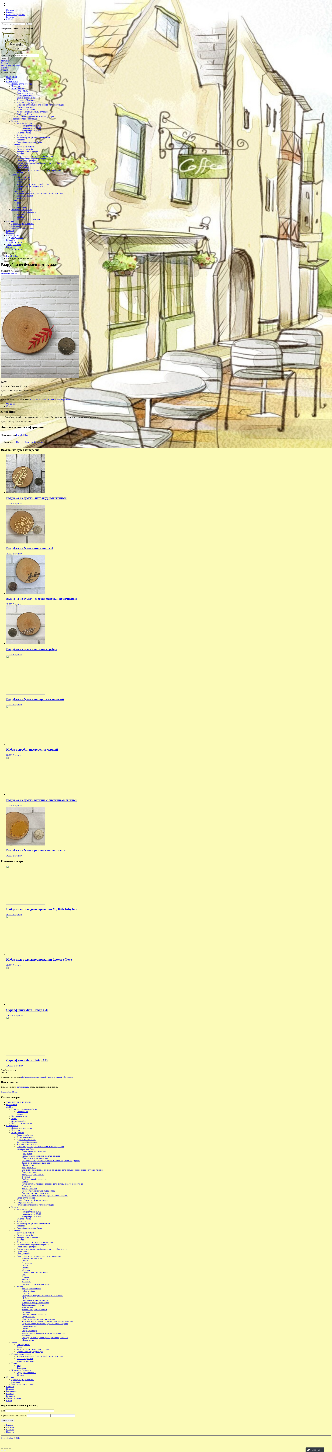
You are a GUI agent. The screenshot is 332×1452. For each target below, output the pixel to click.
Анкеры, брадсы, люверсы (28, 151)
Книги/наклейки (18, 1121)
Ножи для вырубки (25, 107)
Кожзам (20, 205)
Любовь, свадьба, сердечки (34, 1179)
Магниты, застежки (25, 1361)
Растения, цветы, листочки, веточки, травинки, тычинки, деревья (51, 1160)
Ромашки (26, 1277)
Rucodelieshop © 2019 (10, 1438)
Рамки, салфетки (29, 1326)
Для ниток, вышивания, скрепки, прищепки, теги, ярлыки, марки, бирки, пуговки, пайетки (62, 1170)
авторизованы (23, 1087)
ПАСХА (25, 1293)
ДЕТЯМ (9, 79)
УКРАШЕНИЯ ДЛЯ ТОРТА (19, 1102)
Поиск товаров (7, 55)
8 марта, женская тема (31, 1289)
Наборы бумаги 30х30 (31, 130)
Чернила (20, 214)
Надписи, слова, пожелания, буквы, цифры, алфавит (45, 1195)
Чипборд (20, 172)
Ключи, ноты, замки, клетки (34, 1310)
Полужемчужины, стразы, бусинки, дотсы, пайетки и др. (42, 163)
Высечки (21, 154)
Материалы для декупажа (22, 228)
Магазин (10, 10)
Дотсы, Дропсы (23, 179)
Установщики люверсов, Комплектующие (35, 116)
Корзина (10, 17)
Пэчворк (10, 233)
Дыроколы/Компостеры (27, 100)
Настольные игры (19, 1116)
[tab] (168, 404)
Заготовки (21, 135)
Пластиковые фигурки (27, 161)
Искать (5, 58)
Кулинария (26, 1312)
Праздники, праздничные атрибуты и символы (42, 1296)
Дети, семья (27, 1153)
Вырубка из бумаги (25, 147)
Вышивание (11, 1391)
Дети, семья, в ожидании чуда (35, 1300)
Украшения (16, 144)
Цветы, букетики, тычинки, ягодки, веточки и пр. (39, 170)
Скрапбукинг (12, 81)
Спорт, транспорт (29, 1331)
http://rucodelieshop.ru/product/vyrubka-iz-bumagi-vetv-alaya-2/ (47, 1077)
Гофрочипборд (28, 1291)
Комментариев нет (9, 273)
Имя (3, 1411)
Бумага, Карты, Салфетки (22, 224)
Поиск (29, 24)
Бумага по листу (24, 133)
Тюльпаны (26, 1282)
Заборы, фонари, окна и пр (34, 1305)
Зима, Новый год (29, 1167)
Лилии (25, 1265)
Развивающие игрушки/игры (24, 1109)
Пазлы (14, 1118)
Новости (10, 1432)
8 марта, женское (29, 1188)
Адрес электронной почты (13, 1415)
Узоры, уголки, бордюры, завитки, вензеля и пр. (43, 1333)
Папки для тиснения (26, 109)
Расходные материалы (21, 191)
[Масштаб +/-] (10, 1448)
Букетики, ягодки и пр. (32, 1258)
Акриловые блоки (25, 93)
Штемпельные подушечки (28, 219)
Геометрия (26, 1186)
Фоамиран (21, 207)
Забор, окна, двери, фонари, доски (37, 1163)
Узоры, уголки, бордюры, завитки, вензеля (41, 1156)
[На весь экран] (7, 1448)
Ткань (14, 200)
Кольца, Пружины (25, 196)
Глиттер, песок (23, 177)
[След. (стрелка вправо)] (5, 1450)
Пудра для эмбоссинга (26, 212)
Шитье (9, 247)
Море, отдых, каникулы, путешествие (38, 1319)
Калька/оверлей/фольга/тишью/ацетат (33, 137)
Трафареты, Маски (25, 114)
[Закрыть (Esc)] (2, 1448)
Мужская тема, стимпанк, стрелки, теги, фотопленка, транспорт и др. (52, 1184)
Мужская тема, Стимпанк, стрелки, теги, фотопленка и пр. (48, 1321)
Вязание (9, 1393)
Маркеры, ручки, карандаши (24, 119)
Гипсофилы (27, 1263)
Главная (9, 12)
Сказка (25, 1328)
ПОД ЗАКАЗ (22, 91)
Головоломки (22, 1111)
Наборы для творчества (21, 84)
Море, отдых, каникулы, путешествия (38, 1191)
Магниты (21, 198)
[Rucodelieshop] (16, 53)
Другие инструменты (26, 98)
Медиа (14, 175)
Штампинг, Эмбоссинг (21, 210)
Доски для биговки (25, 95)
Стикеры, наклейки (25, 149)
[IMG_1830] (40, 377)
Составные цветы (29, 1172)
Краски (20, 182)
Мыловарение (12, 235)
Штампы (20, 217)
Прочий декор (23, 165)
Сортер (20, 1114)
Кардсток (21, 140)
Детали (9, 406)
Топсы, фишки (23, 168)
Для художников (13, 245)
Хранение (15, 86)
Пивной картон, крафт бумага (30, 142)
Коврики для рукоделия (27, 102)
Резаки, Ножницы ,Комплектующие (33, 112)
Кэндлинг (10, 240)
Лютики (25, 1268)
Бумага (14, 121)
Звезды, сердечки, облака (33, 1174)
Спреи (19, 189)
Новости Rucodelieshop (10, 1092)
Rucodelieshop (12, 256)
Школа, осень (28, 1165)
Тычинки (26, 1279)
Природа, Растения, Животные (30, 442)
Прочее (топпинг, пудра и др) (30, 186)
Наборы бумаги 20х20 (31, 128)
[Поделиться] (5, 1448)
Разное (25, 1181)
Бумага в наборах (24, 123)
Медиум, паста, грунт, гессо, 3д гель (33, 184)
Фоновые (26, 1177)
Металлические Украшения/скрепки (33, 158)
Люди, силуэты (28, 1317)
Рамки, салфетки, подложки (34, 1151)
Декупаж (10, 221)
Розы (24, 1275)
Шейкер (25, 1298)
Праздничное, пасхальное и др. (35, 1193)
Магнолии (26, 1270)
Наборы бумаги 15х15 (31, 126)
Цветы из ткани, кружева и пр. (35, 1284)
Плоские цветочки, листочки (35, 1272)
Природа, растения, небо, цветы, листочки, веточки (45, 1338)
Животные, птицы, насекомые (35, 1158)
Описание (10, 404)
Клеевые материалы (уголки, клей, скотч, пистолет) (40, 193)
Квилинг (10, 231)
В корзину (17, 503)
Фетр (19, 203)
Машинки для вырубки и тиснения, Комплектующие (40, 105)
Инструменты (17, 88)
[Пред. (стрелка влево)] (2, 1450)
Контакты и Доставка (15, 14)
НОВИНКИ (11, 77)
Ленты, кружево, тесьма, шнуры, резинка (35, 156)
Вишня (25, 1261)
